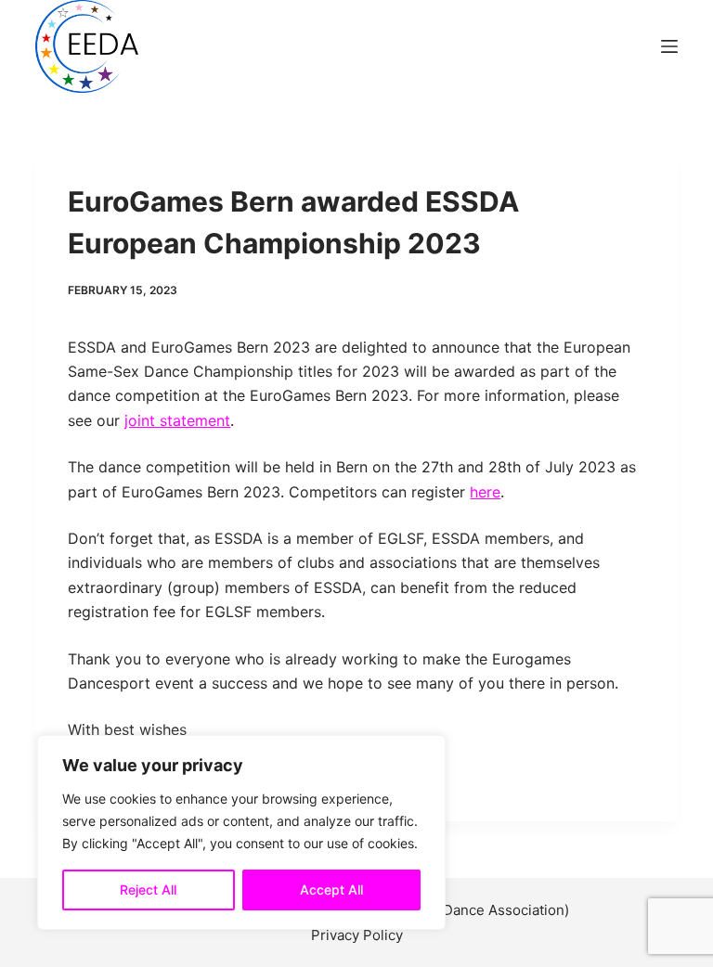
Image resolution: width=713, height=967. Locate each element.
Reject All (148, 889)
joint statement (177, 420)
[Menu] (669, 46)
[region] (241, 832)
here (485, 492)
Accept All (331, 889)
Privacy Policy (357, 935)
